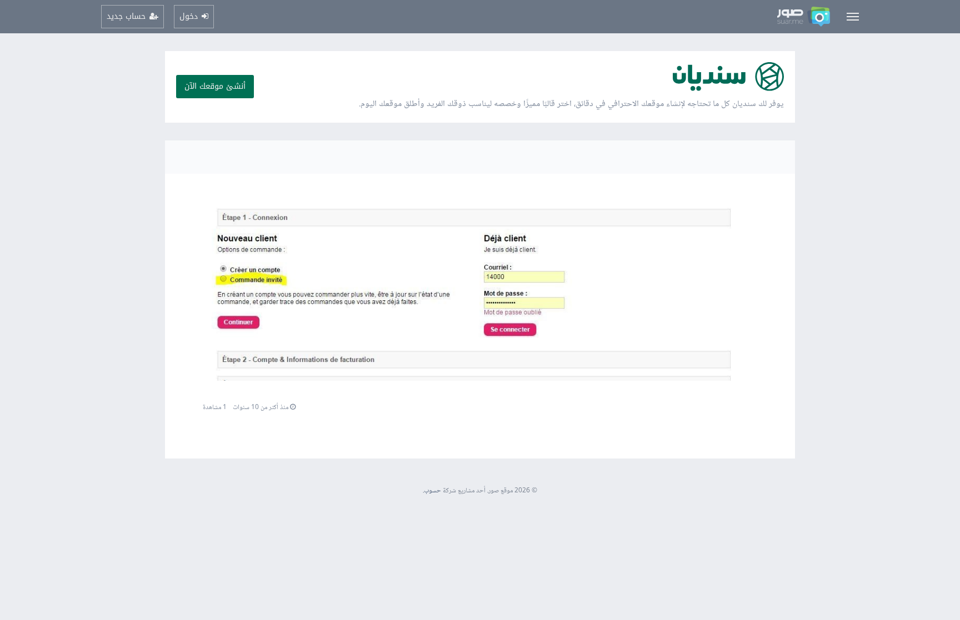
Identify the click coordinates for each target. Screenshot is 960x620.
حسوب (432, 491)
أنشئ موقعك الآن (215, 86)
